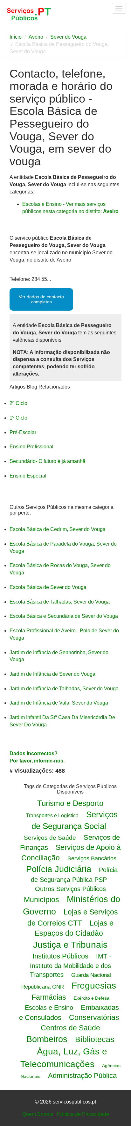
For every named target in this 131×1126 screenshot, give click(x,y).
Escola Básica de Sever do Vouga (48, 587)
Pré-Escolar (23, 432)
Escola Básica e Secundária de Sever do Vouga (64, 616)
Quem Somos (37, 1114)
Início (16, 37)
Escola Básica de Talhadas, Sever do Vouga (60, 601)
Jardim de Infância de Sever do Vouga (52, 674)
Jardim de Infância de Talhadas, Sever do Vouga (64, 688)
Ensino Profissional (31, 446)
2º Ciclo (18, 403)
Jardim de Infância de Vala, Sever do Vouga (59, 702)
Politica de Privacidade (83, 1114)
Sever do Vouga (68, 37)
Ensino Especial (28, 475)
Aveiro (36, 37)
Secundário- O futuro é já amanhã (48, 461)
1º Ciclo (18, 418)
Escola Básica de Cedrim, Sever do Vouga (58, 529)
